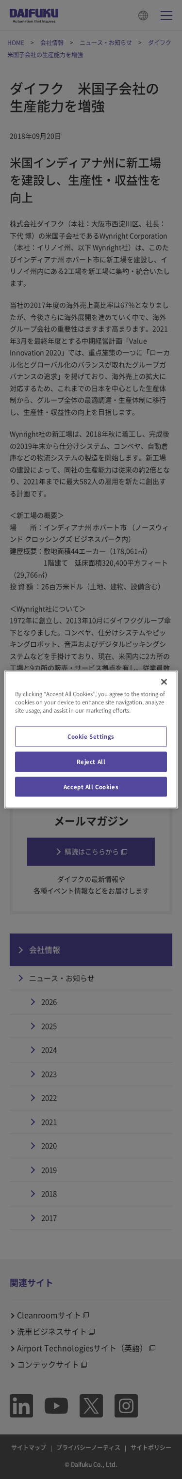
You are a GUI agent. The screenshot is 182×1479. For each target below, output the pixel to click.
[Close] (164, 681)
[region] (90, 739)
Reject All (91, 761)
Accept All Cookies (91, 786)
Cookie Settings (91, 736)
